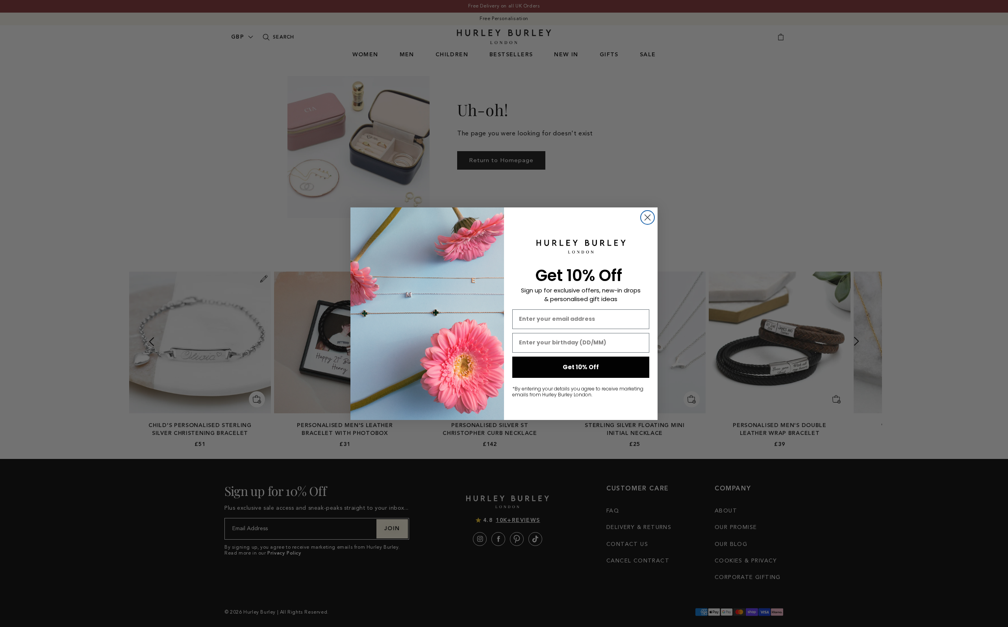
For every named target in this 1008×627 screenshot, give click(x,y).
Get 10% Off (581, 367)
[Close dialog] (647, 217)
